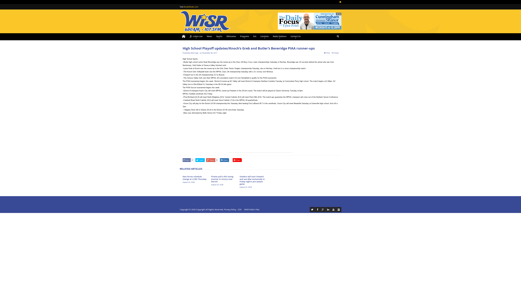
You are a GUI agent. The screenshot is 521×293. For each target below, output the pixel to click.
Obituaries (231, 36)
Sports (219, 36)
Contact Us (296, 36)
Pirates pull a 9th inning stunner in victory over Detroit (222, 179)
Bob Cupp (194, 53)
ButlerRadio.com (191, 7)
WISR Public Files (252, 209)
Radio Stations (279, 36)
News (209, 36)
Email (336, 53)
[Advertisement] (260, 133)
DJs (254, 36)
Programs (244, 36)
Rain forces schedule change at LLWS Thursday (195, 177)
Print (328, 53)
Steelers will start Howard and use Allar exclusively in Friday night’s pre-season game (252, 180)
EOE (239, 209)
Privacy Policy (230, 209)
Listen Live (198, 36)
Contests (264, 36)
